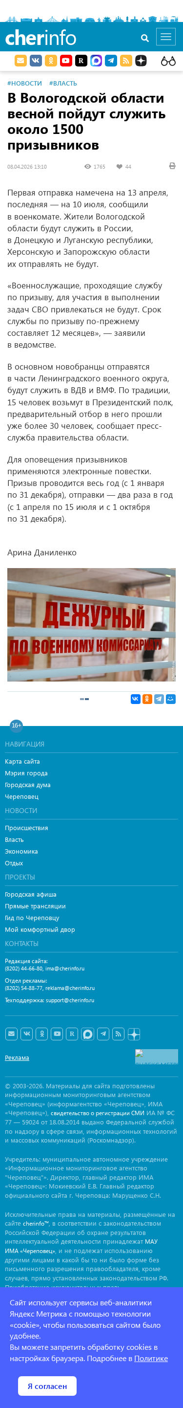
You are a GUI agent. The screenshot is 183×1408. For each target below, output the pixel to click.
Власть (14, 839)
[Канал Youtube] (66, 60)
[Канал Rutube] (81, 60)
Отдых (14, 862)
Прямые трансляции (35, 906)
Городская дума (28, 784)
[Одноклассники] (147, 699)
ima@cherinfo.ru (64, 968)
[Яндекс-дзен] (133, 1035)
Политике (151, 1358)
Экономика (21, 851)
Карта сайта (22, 761)
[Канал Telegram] (103, 1034)
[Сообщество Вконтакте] (26, 1034)
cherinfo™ (36, 1223)
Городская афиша (31, 894)
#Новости (24, 83)
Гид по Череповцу (32, 917)
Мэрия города (26, 773)
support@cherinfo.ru (70, 1000)
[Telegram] (159, 699)
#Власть (63, 83)
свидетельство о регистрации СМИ (97, 1113)
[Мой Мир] (171, 699)
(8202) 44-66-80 (23, 968)
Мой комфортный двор (40, 929)
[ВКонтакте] (136, 699)
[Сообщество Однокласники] (51, 60)
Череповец (22, 796)
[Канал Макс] (96, 61)
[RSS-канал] (118, 1034)
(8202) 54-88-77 (23, 988)
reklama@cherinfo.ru (70, 988)
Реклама (17, 1057)
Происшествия (26, 827)
